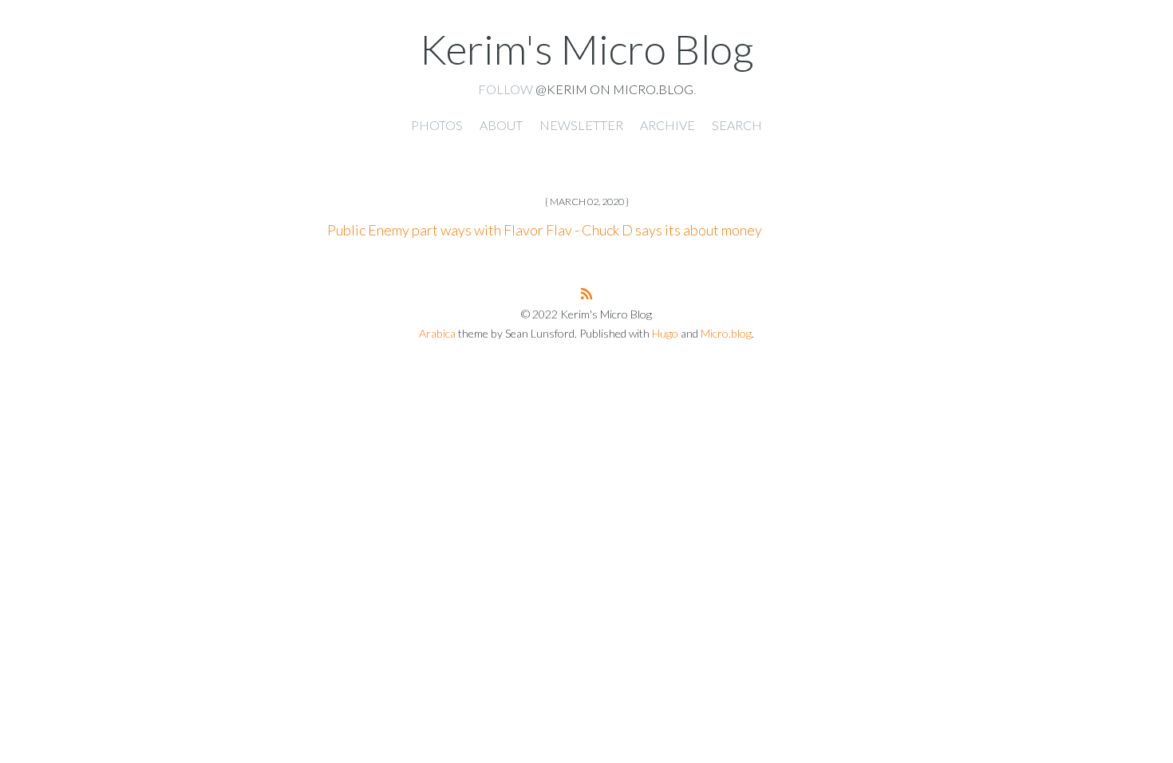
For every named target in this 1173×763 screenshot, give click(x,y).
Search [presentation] (737, 124)
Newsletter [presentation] (581, 124)
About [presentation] (501, 124)
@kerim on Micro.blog (614, 89)
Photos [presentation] (437, 124)
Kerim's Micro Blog (586, 48)
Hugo (665, 333)
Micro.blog (726, 333)
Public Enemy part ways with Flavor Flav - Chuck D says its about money (544, 230)
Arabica (437, 333)
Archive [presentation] (667, 124)
